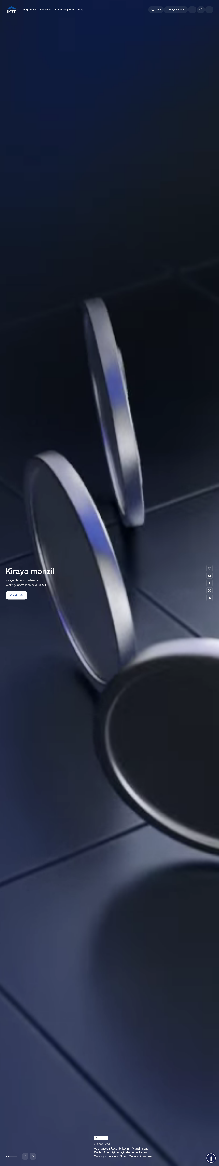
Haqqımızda (29, 9)
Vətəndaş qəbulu (64, 9)
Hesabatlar (45, 9)
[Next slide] (33, 1156)
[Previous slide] (25, 1156)
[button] (10, 1156)
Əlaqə (81, 9)
